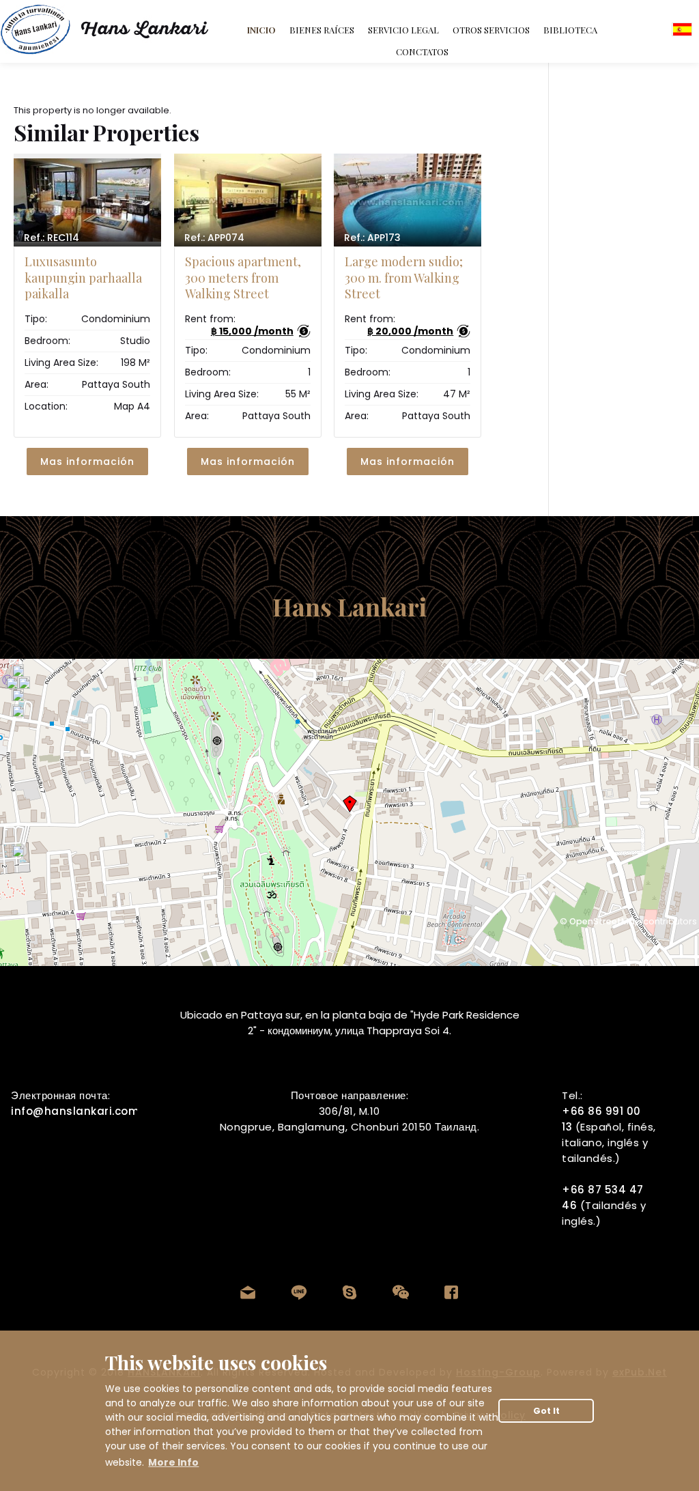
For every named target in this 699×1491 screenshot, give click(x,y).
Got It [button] (546, 1411)
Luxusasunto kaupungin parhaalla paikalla (83, 277)
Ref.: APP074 (214, 237)
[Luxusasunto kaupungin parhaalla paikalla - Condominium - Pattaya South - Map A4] (87, 200)
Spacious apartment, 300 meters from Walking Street (243, 277)
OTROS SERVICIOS (491, 30)
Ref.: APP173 (372, 237)
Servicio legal (403, 30)
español (682, 29)
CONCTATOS (422, 51)
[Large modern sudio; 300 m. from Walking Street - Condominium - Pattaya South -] (407, 200)
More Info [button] (173, 1462)
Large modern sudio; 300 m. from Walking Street (404, 277)
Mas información (87, 461)
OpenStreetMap (605, 921)
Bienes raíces (321, 30)
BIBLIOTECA (570, 30)
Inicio (261, 30)
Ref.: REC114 (51, 237)
